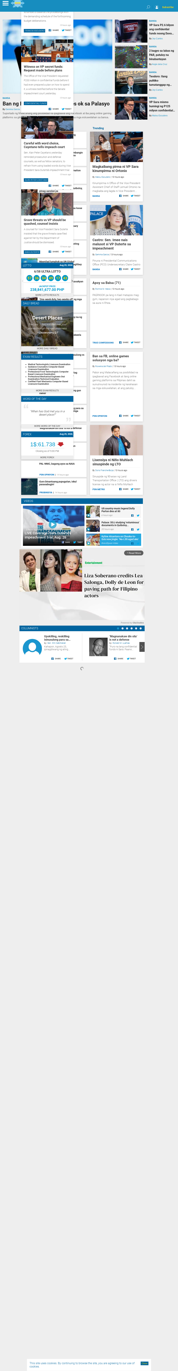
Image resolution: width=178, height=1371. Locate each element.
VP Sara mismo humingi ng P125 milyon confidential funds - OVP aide (161, 106)
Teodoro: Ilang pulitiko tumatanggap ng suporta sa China (159, 81)
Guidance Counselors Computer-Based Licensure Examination (46, 368)
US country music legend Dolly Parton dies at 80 (118, 510)
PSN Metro (98, 489)
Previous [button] (22, 280)
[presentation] (22, 647)
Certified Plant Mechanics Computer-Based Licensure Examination (48, 382)
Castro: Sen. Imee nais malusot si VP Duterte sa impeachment (111, 244)
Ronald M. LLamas (121, 643)
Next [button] (72, 280)
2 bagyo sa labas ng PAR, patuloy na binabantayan (161, 55)
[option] (47, 280)
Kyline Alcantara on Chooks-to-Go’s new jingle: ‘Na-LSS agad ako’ (120, 538)
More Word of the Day (47, 426)
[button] (118, 628)
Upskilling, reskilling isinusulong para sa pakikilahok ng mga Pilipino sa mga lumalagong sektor (56, 638)
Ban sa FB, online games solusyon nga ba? (110, 358)
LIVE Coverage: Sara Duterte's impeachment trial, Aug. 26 (48, 535)
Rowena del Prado (103, 366)
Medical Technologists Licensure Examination (49, 364)
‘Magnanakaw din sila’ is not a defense (123, 638)
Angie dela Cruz (159, 64)
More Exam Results (47, 390)
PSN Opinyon (99, 416)
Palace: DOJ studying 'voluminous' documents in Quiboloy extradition (120, 524)
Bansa (6, 98)
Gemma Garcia (13, 109)
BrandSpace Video (109, 543)
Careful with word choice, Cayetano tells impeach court (44, 145)
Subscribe (168, 7)
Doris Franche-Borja (104, 470)
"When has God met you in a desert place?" (47, 413)
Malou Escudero (160, 115)
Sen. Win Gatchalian (56, 643)
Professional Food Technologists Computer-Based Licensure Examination (48, 373)
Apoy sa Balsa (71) (106, 283)
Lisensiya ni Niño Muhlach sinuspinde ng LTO (112, 462)
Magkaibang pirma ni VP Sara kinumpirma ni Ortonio (115, 168)
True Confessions (103, 342)
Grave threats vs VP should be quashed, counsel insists (45, 221)
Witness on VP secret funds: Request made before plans (43, 68)
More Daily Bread (47, 348)
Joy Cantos (157, 38)
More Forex (47, 457)
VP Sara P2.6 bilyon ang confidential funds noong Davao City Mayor (161, 29)
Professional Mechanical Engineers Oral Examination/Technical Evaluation (46, 377)
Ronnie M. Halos (102, 289)
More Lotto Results (47, 295)
